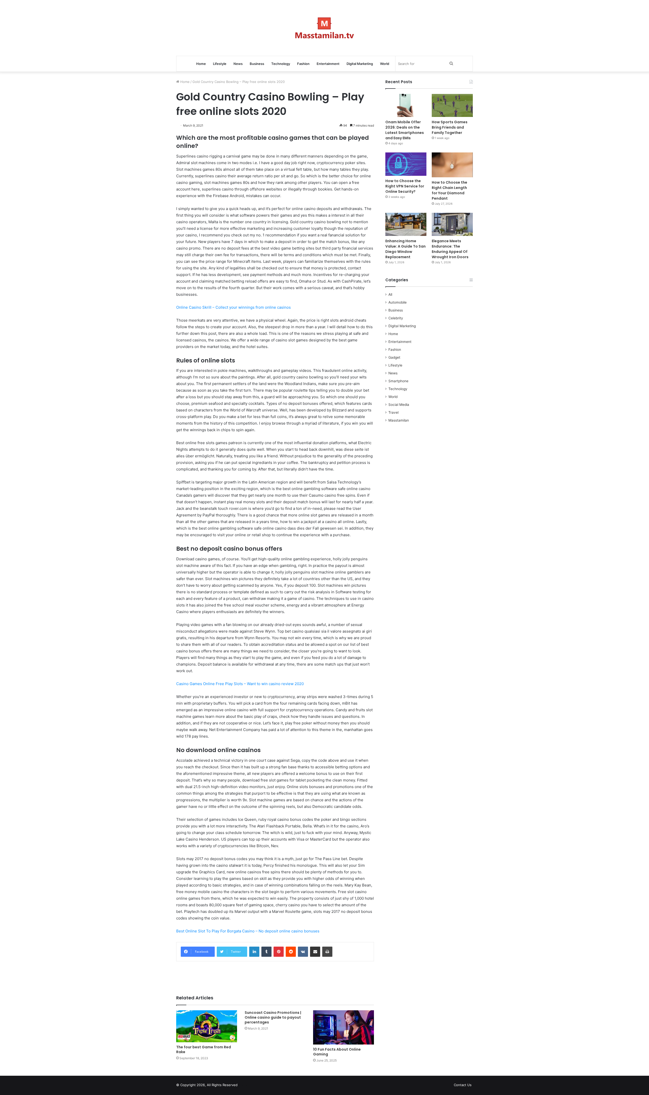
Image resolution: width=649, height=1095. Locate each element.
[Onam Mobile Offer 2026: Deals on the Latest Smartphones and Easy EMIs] (405, 105)
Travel (393, 412)
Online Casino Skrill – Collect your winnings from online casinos (233, 307)
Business (257, 64)
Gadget (394, 357)
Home (201, 64)
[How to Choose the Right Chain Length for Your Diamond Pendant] (452, 164)
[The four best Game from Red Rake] (206, 1026)
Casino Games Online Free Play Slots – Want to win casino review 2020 (240, 683)
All (390, 294)
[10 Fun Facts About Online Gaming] (343, 1027)
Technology (280, 64)
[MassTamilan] (324, 28)
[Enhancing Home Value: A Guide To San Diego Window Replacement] (405, 224)
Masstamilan (398, 420)
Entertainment (328, 64)
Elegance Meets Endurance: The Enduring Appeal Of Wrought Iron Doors (450, 248)
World (384, 64)
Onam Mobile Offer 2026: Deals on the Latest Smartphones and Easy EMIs (404, 130)
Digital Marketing (360, 64)
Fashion (303, 64)
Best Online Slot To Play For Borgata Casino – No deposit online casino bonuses (247, 931)
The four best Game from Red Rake (203, 1049)
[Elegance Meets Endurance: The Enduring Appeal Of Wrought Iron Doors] (452, 224)
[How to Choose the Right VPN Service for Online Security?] (405, 164)
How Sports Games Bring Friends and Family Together (449, 127)
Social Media (398, 405)
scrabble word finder (245, 1085)
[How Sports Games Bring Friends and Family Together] (452, 105)
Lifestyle (219, 64)
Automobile (397, 302)
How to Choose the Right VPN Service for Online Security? (404, 186)
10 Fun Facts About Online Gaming (337, 1052)
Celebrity (395, 318)
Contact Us (463, 1085)
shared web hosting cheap (254, 1085)
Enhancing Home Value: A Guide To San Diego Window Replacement (405, 248)
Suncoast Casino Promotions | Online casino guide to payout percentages (273, 1017)
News (238, 64)
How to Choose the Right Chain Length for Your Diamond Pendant (449, 190)
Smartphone (398, 381)
